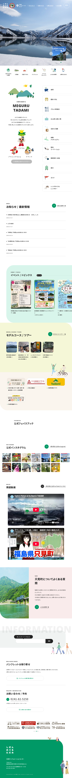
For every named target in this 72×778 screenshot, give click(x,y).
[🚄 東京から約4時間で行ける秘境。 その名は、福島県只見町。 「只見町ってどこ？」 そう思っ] (36, 457)
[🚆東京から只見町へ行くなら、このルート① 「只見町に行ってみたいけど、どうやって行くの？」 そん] (55, 457)
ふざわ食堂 (11, 223)
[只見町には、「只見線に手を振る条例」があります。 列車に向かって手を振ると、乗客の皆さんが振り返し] (36, 467)
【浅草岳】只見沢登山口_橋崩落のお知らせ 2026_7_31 (23, 215)
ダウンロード (32, 5)
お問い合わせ (50, 5)
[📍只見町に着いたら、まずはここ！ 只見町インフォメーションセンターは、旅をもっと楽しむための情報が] (45, 457)
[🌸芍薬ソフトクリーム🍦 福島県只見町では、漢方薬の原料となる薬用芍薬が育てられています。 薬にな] (16, 467)
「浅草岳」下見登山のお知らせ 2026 (17, 232)
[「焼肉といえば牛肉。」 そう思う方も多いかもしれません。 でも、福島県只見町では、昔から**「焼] (6, 467)
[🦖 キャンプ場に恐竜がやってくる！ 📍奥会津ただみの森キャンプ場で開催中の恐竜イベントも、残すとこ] (16, 457)
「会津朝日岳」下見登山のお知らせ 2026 (18, 241)
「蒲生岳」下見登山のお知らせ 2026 (17, 250)
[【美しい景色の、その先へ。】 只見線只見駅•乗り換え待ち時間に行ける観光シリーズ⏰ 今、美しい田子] (65, 457)
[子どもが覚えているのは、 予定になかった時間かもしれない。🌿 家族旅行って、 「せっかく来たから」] (6, 457)
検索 (49, 641)
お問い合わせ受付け (26, 709)
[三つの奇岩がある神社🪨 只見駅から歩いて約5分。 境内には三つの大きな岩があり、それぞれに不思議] (26, 467)
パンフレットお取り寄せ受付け (26, 678)
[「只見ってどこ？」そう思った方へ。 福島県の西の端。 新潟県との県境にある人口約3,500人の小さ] (45, 467)
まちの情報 (59, 5)
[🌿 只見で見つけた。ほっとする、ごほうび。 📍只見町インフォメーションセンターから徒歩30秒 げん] (26, 457)
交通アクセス (41, 5)
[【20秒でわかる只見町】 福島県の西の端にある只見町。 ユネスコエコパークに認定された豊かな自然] (55, 467)
